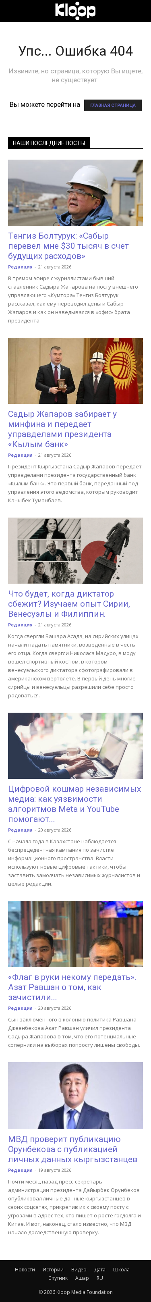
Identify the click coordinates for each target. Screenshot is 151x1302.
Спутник (58, 1278)
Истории (53, 1269)
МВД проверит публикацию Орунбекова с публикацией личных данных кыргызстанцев (72, 1149)
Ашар (82, 1278)
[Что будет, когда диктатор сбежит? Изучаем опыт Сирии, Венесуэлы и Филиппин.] (75, 551)
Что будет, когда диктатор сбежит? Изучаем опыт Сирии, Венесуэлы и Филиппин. (69, 604)
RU (100, 1278)
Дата (99, 1269)
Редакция (20, 267)
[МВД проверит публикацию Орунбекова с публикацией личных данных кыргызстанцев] (75, 1095)
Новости (25, 1269)
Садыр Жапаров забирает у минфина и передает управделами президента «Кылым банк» (62, 429)
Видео (79, 1269)
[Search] (139, 11)
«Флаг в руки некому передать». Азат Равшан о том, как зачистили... (72, 987)
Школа (121, 1269)
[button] (14, 11)
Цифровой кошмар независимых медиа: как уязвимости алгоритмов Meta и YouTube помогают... (74, 804)
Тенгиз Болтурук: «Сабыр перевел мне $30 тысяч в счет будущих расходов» (68, 246)
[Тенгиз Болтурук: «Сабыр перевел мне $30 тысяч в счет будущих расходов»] (75, 193)
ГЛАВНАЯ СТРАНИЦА (113, 105)
